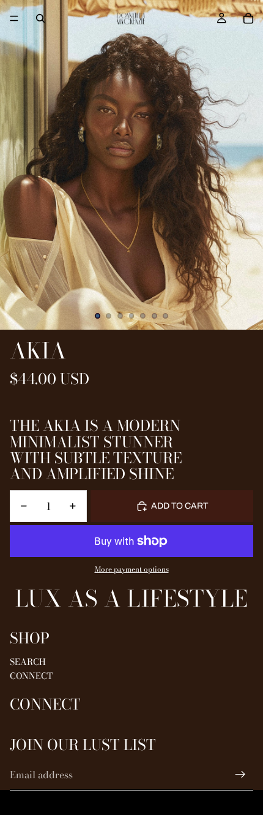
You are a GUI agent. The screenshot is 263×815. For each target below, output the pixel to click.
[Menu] (14, 18)
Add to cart (179, 505)
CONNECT (31, 676)
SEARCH (28, 662)
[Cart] (248, 18)
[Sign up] (240, 774)
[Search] (40, 18)
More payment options (132, 569)
